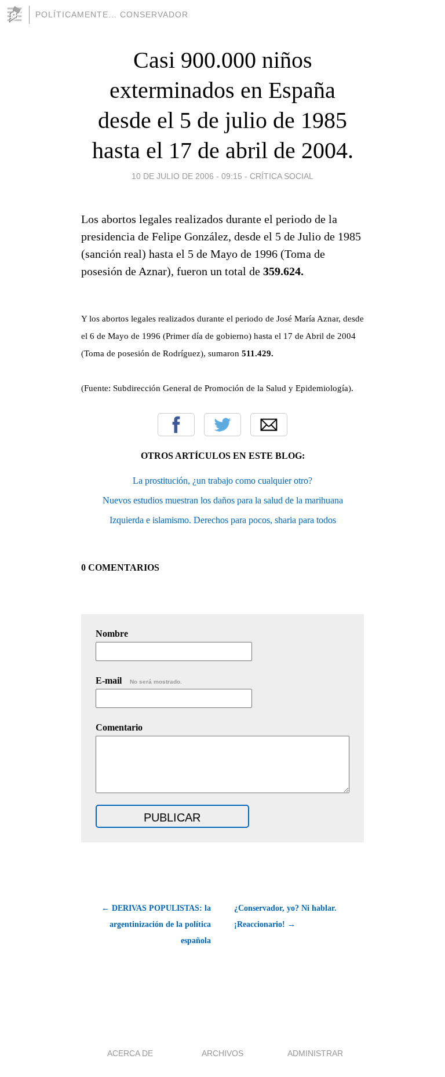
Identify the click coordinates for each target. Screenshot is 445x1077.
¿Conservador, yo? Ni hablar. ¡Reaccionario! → (285, 916)
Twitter (222, 424)
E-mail (139, 680)
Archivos (222, 1053)
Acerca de (130, 1053)
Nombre (112, 633)
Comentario (119, 727)
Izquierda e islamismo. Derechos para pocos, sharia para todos (223, 520)
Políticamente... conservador (111, 14)
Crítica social (281, 176)
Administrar (315, 1053)
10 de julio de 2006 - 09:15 (187, 176)
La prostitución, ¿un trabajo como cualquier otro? (222, 480)
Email (268, 424)
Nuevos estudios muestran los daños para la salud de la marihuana (223, 500)
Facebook (176, 424)
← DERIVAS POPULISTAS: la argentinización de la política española (156, 924)
